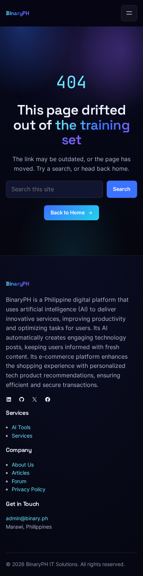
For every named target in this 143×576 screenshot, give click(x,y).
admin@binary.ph (27, 518)
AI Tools (21, 427)
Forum (19, 481)
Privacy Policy (28, 489)
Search (122, 189)
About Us (23, 464)
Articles (20, 473)
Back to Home (68, 212)
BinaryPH (17, 13)
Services (22, 435)
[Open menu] (129, 13)
